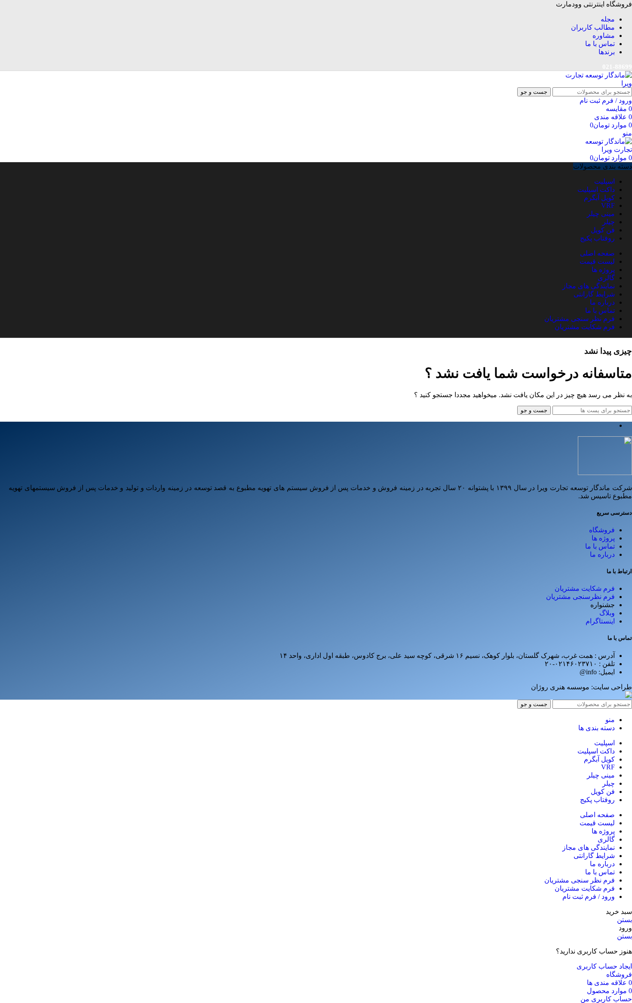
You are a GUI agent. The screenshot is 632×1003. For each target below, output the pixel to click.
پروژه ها (603, 538)
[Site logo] (598, 83)
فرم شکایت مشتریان (585, 588)
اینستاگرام (600, 621)
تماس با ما (600, 546)
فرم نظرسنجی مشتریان (580, 596)
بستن (624, 919)
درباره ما (602, 554)
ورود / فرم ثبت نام (588, 896)
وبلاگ (607, 613)
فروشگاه (602, 530)
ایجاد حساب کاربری (604, 966)
